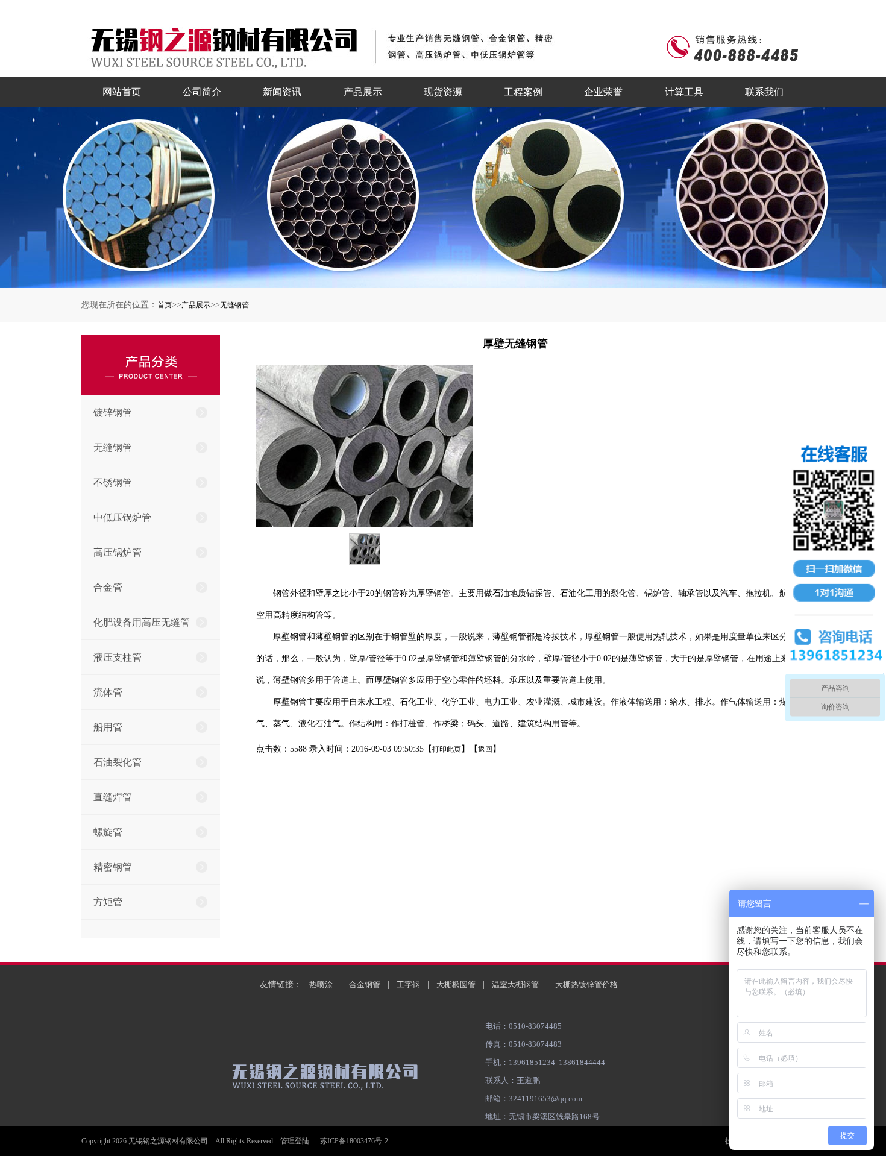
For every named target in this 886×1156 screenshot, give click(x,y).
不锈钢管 (112, 482)
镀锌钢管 (112, 412)
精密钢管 (112, 867)
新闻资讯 (282, 92)
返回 (485, 749)
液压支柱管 (117, 657)
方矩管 (107, 902)
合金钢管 (364, 984)
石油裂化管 (117, 762)
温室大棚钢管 (515, 984)
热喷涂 (321, 984)
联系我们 (764, 92)
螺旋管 (107, 832)
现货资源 (443, 92)
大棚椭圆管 (456, 984)
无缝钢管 (234, 305)
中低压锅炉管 (122, 517)
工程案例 (523, 92)
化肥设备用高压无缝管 (141, 622)
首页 (164, 305)
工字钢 (408, 984)
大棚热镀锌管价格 (586, 984)
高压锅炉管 (117, 552)
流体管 (107, 692)
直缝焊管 (112, 797)
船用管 (107, 727)
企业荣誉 (603, 92)
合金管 (107, 587)
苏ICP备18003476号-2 (354, 1141)
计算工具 (684, 92)
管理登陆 (294, 1141)
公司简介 (202, 92)
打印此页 (446, 749)
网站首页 (121, 92)
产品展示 (363, 92)
